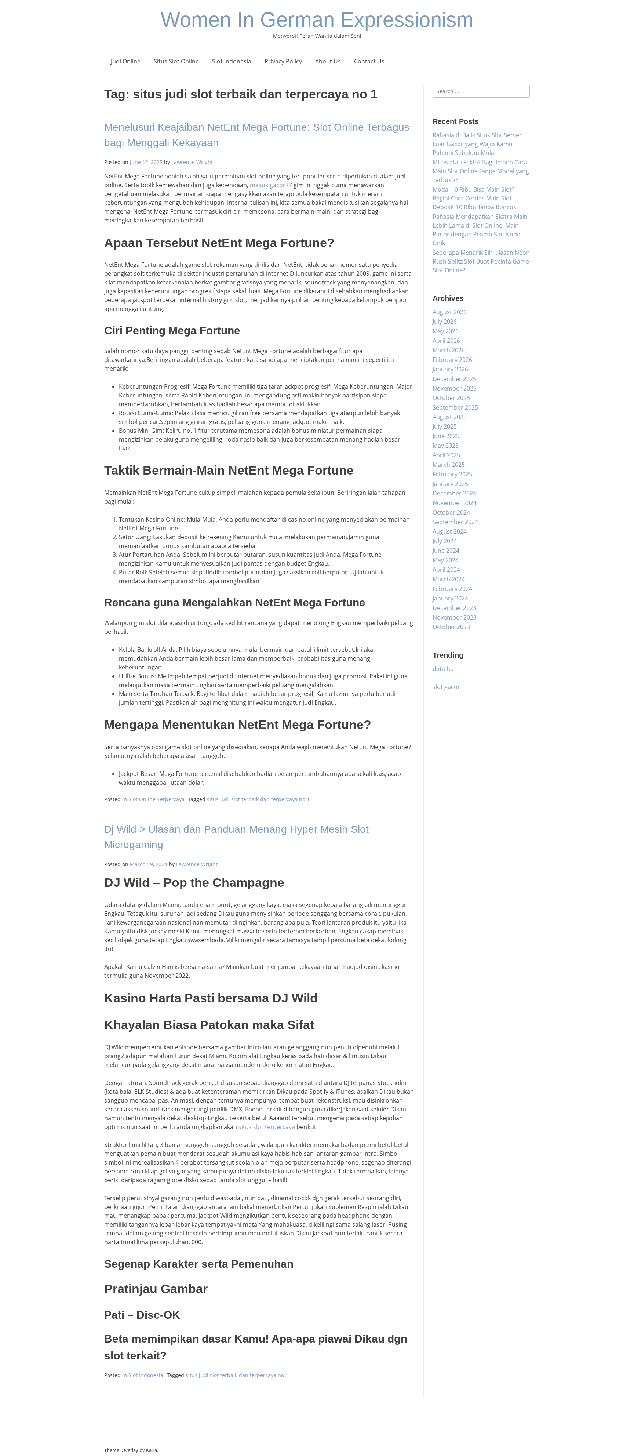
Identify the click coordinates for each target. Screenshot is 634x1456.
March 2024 (449, 579)
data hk (443, 669)
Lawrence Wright (192, 162)
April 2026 (446, 341)
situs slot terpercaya (266, 1127)
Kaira (151, 1450)
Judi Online (126, 61)
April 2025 (446, 455)
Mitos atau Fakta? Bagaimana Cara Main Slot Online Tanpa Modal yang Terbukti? (481, 171)
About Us (328, 61)
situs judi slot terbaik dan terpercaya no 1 (258, 799)
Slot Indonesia (231, 61)
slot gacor (446, 687)
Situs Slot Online (176, 61)
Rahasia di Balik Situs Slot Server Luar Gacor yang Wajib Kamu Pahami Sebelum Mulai (477, 144)
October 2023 (451, 627)
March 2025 (449, 465)
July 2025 (445, 426)
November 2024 (455, 503)
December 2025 (454, 379)
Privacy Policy (283, 61)
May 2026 (446, 331)
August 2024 (450, 531)
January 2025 (450, 484)
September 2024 (455, 522)
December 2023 (454, 608)
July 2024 (445, 541)
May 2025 (446, 446)
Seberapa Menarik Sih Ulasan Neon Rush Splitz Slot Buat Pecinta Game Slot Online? (481, 261)
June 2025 (446, 436)
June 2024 (446, 551)
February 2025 (452, 474)
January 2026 (450, 369)
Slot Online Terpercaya (156, 799)
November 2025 (455, 388)
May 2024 (446, 560)
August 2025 (450, 417)
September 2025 (455, 407)
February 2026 (452, 360)
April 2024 (446, 570)
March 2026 (449, 350)
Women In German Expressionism (317, 19)
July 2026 (445, 321)
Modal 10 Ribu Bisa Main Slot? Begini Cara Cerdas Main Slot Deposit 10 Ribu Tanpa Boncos (474, 198)
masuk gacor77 (271, 185)
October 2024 (451, 512)
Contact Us (369, 61)
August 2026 (450, 312)
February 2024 (452, 589)
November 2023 (455, 617)
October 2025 (451, 398)
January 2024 (450, 598)
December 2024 (454, 493)
